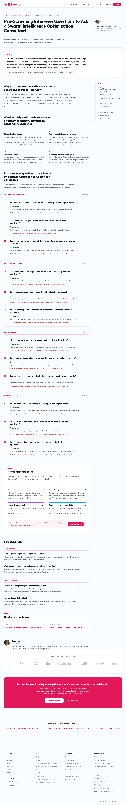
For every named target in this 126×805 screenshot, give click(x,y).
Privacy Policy (98, 785)
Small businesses (99, 757)
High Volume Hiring (42, 779)
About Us (97, 775)
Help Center (40, 773)
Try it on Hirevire (76, 524)
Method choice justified (106, 103)
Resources (97, 4)
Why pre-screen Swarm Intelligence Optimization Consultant (107, 89)
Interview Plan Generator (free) (46, 763)
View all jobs (114, 728)
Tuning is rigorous (105, 106)
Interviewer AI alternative (73, 766)
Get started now (54, 700)
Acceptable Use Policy (101, 788)
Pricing (108, 4)
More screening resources (107, 119)
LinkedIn (54, 649)
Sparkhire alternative (72, 763)
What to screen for (105, 95)
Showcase (10, 763)
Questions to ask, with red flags (109, 98)
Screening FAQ (103, 116)
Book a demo (73, 700)
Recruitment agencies (101, 760)
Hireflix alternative (71, 760)
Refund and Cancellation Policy (104, 791)
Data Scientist (46, 728)
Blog (37, 757)
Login (117, 4)
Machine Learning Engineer (64, 728)
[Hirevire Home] (13, 4)
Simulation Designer (83, 728)
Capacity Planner (100, 728)
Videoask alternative (72, 770)
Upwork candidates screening (104, 766)
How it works (11, 760)
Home (5, 15)
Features (85, 4)
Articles (38, 760)
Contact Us (97, 779)
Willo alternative (70, 757)
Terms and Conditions (101, 782)
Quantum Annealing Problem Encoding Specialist (22, 728)
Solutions (74, 4)
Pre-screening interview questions (20, 15)
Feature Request (12, 782)
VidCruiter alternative (72, 776)
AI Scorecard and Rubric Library (46, 766)
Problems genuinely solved (107, 101)
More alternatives (71, 779)
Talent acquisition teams (102, 763)
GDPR (9, 773)
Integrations (11, 766)
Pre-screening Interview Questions (47, 770)
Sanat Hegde (99, 26)
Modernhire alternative (72, 773)
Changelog (10, 785)
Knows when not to (105, 108)
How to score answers (106, 112)
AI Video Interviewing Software (46, 782)
